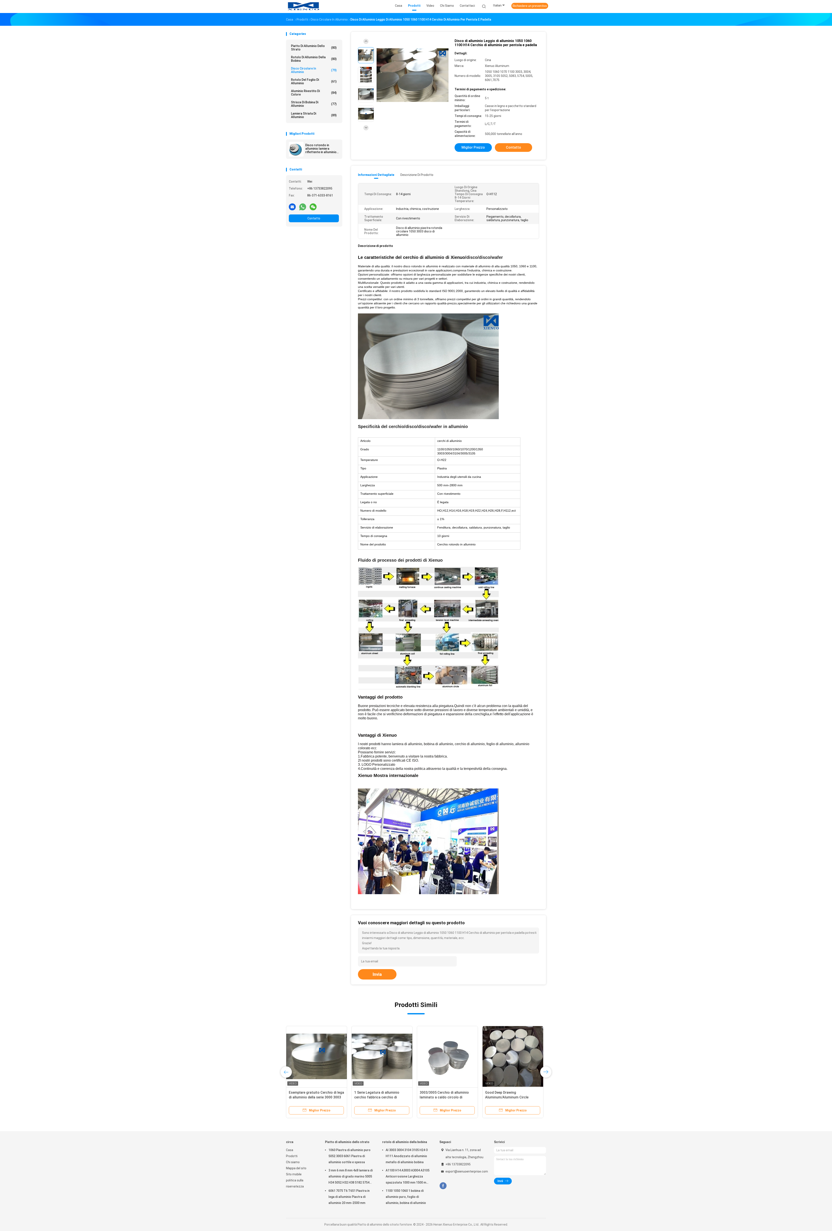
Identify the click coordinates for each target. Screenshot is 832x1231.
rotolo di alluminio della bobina (314, 58)
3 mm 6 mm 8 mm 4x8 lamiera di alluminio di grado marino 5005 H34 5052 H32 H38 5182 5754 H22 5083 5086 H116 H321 (350, 1177)
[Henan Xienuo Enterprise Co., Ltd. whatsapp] (302, 206)
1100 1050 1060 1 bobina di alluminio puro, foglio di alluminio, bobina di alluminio (406, 1197)
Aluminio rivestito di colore (314, 92)
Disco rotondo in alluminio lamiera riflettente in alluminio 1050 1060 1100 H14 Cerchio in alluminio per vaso (321, 148)
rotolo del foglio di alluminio (314, 81)
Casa (289, 1150)
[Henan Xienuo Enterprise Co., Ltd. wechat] (313, 206)
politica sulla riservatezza (295, 1183)
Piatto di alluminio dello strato (314, 47)
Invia (377, 974)
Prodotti (291, 1156)
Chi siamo (293, 1162)
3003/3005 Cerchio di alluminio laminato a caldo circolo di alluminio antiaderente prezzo (444, 1097)
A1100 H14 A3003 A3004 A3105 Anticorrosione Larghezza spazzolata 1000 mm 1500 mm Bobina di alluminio (407, 1177)
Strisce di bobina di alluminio (314, 104)
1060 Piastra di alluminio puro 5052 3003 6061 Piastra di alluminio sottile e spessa (349, 1156)
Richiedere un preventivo (530, 6)
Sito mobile (294, 1174)
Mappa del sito (296, 1168)
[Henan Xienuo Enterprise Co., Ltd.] (303, 6)
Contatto (313, 218)
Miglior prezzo (473, 147)
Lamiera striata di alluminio (314, 115)
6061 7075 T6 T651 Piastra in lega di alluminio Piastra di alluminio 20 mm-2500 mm (349, 1197)
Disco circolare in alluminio (314, 70)
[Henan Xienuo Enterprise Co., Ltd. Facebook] (443, 1186)
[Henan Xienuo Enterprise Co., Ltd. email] (292, 206)
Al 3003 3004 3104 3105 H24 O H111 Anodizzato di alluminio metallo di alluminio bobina (407, 1156)
